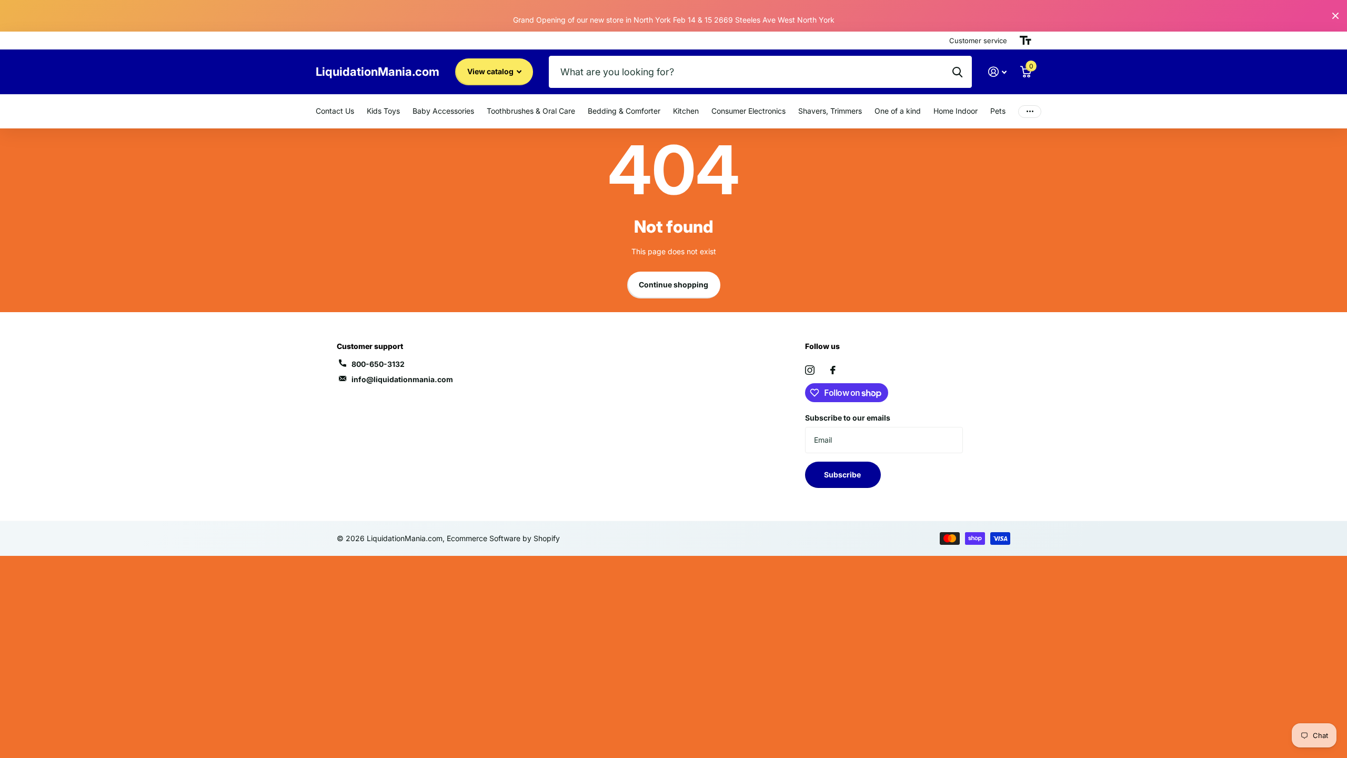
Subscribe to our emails (847, 417)
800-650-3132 (378, 364)
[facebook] (833, 370)
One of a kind (897, 110)
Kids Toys (383, 110)
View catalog (491, 71)
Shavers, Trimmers (830, 110)
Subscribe (843, 474)
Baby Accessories (443, 110)
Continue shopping (673, 284)
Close (1335, 16)
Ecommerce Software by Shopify (503, 538)
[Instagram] (810, 370)
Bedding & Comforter (624, 110)
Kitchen (686, 110)
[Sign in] (997, 72)
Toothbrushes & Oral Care (531, 110)
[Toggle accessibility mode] (1025, 40)
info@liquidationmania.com (402, 379)
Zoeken (957, 72)
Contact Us (335, 110)
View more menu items (1029, 111)
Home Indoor (955, 110)
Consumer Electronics (748, 110)
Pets (998, 110)
